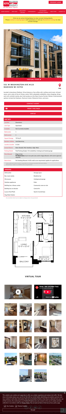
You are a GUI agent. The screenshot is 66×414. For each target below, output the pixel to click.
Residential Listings (49, 19)
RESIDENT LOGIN (55, 2)
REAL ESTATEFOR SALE (23, 11)
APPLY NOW (14, 11)
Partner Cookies (22, 406)
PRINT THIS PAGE (33, 108)
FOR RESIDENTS (31, 11)
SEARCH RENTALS (5, 11)
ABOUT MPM (53, 11)
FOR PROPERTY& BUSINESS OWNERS (43, 11)
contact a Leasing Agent (17, 19)
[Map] (59, 86)
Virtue (33, 113)
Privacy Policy (26, 403)
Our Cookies (10, 406)
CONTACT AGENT (33, 103)
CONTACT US (62, 11)
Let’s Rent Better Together (10, 7)
